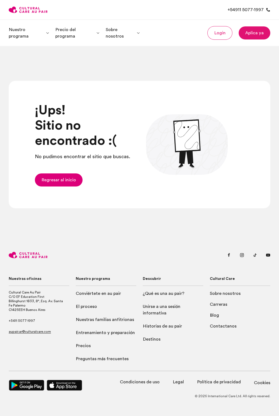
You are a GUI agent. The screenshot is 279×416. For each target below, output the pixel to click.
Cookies (262, 383)
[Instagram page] (242, 255)
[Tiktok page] (255, 255)
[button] (220, 32)
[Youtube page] (268, 255)
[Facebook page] (229, 255)
